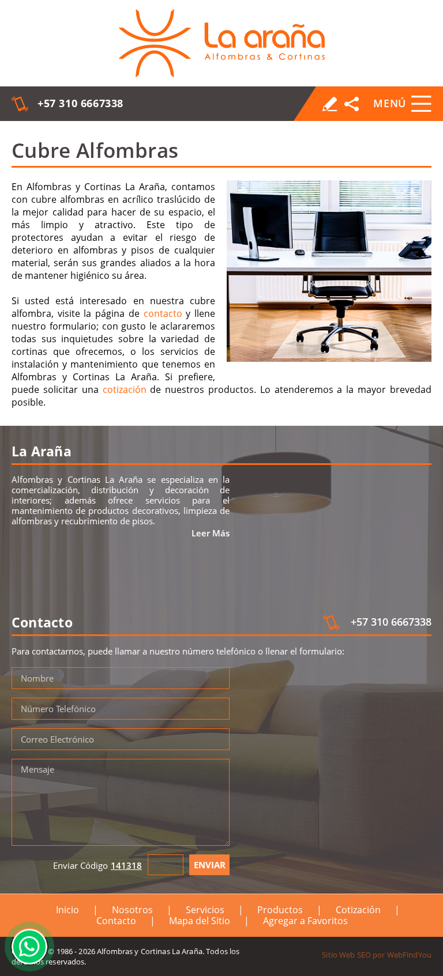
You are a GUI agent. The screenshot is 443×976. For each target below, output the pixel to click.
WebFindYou (409, 954)
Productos (280, 909)
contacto (163, 313)
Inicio (67, 909)
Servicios (205, 909)
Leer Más (211, 533)
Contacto (116, 920)
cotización (125, 389)
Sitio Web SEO (346, 954)
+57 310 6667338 (80, 103)
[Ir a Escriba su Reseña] (330, 104)
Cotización (358, 909)
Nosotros (132, 909)
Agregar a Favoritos (305, 920)
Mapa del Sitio (199, 920)
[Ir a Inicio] (222, 43)
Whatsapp (29, 946)
